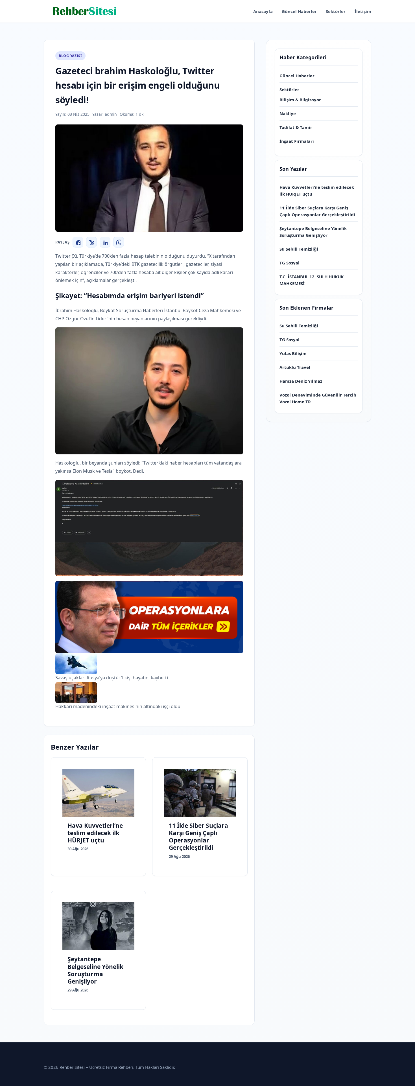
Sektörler (336, 11)
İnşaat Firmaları (296, 141)
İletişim (363, 11)
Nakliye (287, 113)
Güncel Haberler (299, 11)
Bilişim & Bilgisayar (300, 99)
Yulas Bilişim (293, 353)
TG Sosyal (289, 263)
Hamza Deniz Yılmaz (300, 381)
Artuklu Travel (294, 367)
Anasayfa (263, 11)
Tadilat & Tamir (295, 127)
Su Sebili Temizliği (298, 249)
